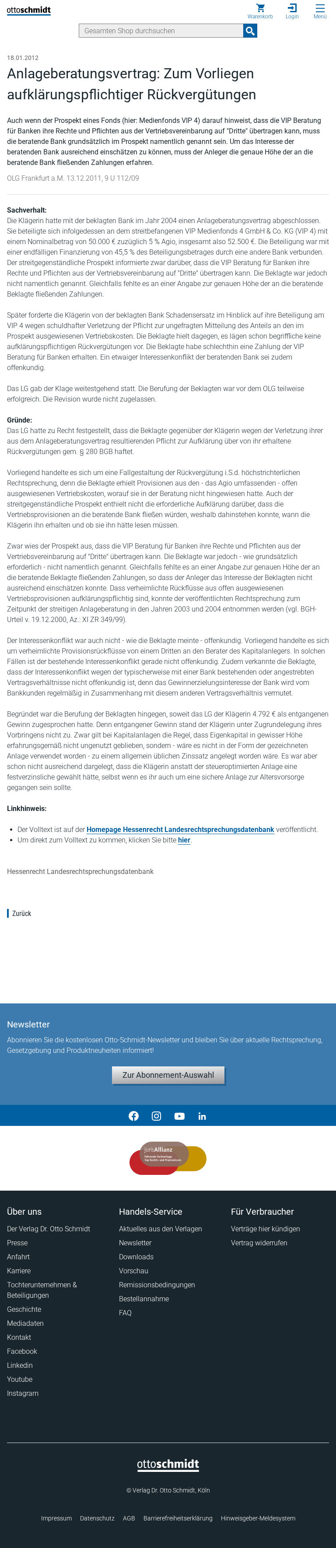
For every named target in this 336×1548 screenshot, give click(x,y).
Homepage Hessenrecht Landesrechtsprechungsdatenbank (180, 829)
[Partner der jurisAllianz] (168, 1158)
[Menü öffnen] (320, 8)
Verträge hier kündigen (265, 1229)
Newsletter (135, 1243)
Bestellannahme (144, 1299)
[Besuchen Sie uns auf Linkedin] (202, 1115)
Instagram (22, 1393)
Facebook (22, 1351)
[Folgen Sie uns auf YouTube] (179, 1115)
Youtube (19, 1379)
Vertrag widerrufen (259, 1243)
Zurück (21, 913)
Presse (17, 1243)
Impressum (56, 1518)
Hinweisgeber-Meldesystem (258, 1518)
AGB (129, 1518)
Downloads (136, 1257)
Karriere (19, 1271)
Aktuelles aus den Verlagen (160, 1229)
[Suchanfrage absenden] (250, 31)
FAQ (125, 1313)
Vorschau (133, 1271)
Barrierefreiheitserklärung (178, 1518)
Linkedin (20, 1365)
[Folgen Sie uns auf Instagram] (156, 1115)
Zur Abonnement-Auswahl (168, 1075)
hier (184, 840)
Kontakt (19, 1337)
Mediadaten (25, 1323)
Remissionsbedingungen (157, 1285)
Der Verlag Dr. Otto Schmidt (48, 1229)
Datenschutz (97, 1518)
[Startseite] (168, 1469)
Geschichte (24, 1309)
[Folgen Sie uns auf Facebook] (133, 1115)
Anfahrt (18, 1257)
